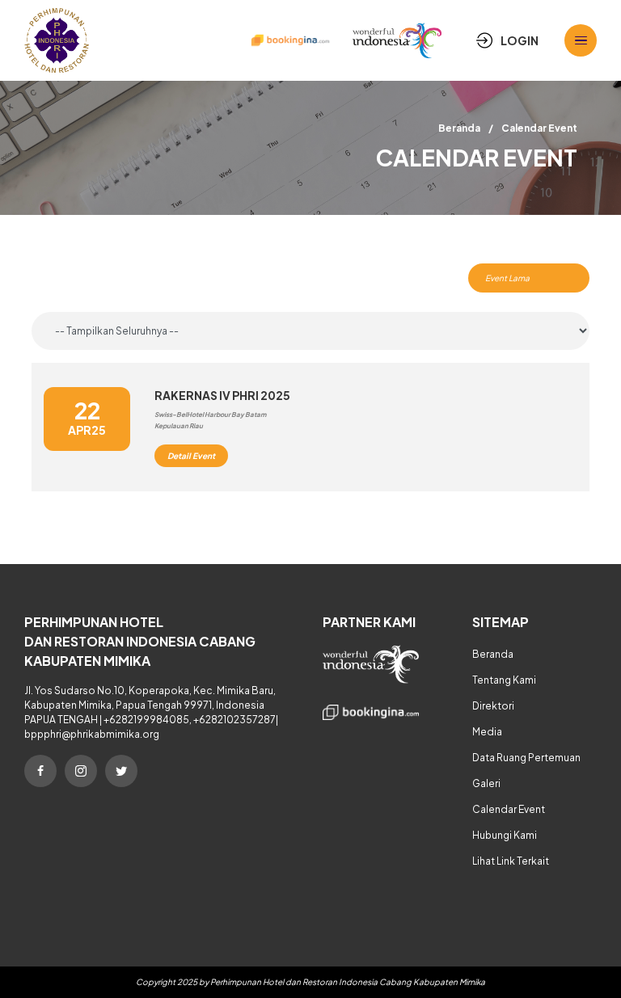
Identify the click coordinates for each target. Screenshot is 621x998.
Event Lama (507, 278)
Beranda (459, 128)
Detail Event (191, 456)
